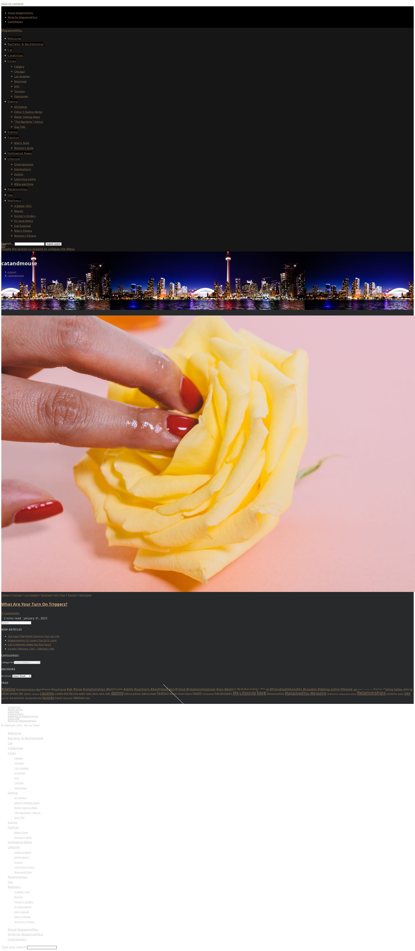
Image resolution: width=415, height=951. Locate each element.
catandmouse (16, 275)
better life (16, 693)
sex (407, 693)
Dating (13, 793)
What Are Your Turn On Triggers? (34, 604)
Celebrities (15, 748)
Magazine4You (11, 30)
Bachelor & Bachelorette (25, 738)
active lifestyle (342, 689)
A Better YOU (22, 892)
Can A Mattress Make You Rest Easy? (29, 644)
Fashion (163, 693)
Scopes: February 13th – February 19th (31, 648)
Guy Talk (19, 817)
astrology (368, 689)
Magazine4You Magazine (305, 693)
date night (104, 693)
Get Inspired (21, 911)
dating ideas (149, 693)
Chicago (17, 595)
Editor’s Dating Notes (27, 802)
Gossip (18, 862)
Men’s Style (21, 832)
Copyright (13, 711)
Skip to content (12, 4)
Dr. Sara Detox (22, 906)
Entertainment (22, 852)
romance (392, 693)
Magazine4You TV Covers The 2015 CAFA (32, 640)
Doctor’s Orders (23, 902)
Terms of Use (15, 709)
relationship (332, 694)
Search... (7, 244)
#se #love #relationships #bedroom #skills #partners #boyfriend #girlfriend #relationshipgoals (141, 689)
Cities (12, 753)
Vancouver (85, 595)
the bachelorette (33, 698)
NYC (56, 595)
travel (58, 697)
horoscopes (223, 693)
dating (117, 693)
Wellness (79, 697)
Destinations (21, 857)
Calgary (5, 595)
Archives (6, 675)
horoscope (208, 693)
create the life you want (70, 693)
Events (12, 822)
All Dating (20, 797)
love (261, 692)
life (236, 693)
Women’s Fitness (24, 921)
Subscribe (13, 718)
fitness (174, 693)
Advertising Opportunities (23, 716)
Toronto (72, 595)
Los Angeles (31, 595)
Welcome (14, 733)
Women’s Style (23, 837)
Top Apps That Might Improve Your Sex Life (33, 636)
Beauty (18, 897)
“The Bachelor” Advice (27, 812)
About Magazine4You (20, 12)
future (188, 693)
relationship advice (347, 694)
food (181, 693)
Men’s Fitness (22, 916)
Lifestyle (247, 693)
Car (10, 743)
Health (197, 693)
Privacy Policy (15, 714)
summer (5, 698)
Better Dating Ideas (25, 807)
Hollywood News (20, 842)
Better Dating (383, 689)
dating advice (132, 693)
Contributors (15, 21)
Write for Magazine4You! (22, 17)
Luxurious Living (24, 867)
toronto (48, 697)
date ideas (92, 693)
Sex (63, 595)
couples (47, 693)
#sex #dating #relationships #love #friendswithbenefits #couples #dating (273, 689)
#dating (8, 689)
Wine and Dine (23, 872)
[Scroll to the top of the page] (207, 727)
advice (357, 689)
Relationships (371, 693)
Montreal (46, 595)
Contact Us (14, 707)
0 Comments (10, 613)
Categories (7, 662)
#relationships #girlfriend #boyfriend (41, 689)
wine (87, 698)
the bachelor (17, 697)
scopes (401, 694)
